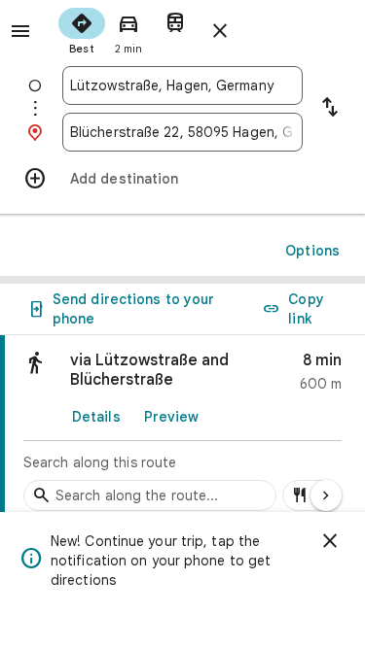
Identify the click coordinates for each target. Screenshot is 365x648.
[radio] (81, 29)
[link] (182, 428)
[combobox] (182, 85)
